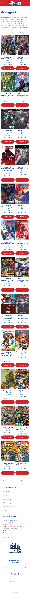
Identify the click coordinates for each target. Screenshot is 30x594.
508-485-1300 (7, 524)
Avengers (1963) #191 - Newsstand (22, 464)
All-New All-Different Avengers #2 (7, 207)
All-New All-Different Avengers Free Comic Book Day (7, 355)
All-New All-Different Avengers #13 (7, 132)
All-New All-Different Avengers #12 (22, 95)
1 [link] (3, 481)
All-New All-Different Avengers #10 (22, 59)
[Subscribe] (25, 568)
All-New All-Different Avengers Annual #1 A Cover (22, 317)
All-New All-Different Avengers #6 (22, 244)
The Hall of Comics (11, 591)
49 (21, 480)
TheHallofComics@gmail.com (12, 526)
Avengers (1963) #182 (22, 391)
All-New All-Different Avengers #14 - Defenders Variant (7, 170)
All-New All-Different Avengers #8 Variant (7, 317)
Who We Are (6, 492)
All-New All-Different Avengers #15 (22, 169)
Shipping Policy (7, 499)
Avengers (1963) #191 (8, 464)
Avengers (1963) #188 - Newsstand (22, 428)
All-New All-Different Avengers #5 (7, 244)
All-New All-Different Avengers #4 (22, 207)
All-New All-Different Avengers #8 (22, 280)
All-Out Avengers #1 (22, 352)
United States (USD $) (14, 585)
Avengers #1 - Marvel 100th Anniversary (8, 392)
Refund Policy (7, 503)
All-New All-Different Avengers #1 (7, 59)
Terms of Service (8, 506)
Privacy (5, 510)
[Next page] (26, 481)
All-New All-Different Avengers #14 (22, 132)
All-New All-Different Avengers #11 (7, 95)
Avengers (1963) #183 (8, 428)
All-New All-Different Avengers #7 (7, 280)
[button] (2, 3)
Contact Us (6, 495)
